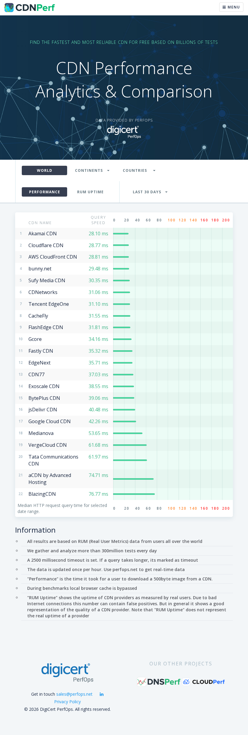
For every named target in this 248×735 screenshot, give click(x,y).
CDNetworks (42, 292)
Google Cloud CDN (49, 421)
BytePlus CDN (44, 398)
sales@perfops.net (74, 694)
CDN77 (36, 374)
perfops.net (125, 569)
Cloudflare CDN (46, 245)
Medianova (41, 433)
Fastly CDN (40, 351)
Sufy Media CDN (46, 280)
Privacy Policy (67, 701)
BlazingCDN (42, 494)
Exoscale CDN (44, 386)
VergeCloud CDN (47, 445)
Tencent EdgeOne (48, 304)
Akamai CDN (42, 233)
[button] (90, 170)
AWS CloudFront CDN (52, 256)
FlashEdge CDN (45, 327)
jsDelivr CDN (42, 409)
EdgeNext (39, 362)
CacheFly (38, 315)
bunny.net (39, 268)
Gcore (35, 339)
